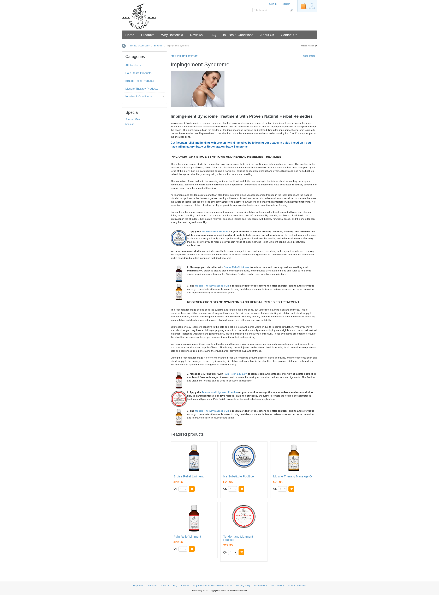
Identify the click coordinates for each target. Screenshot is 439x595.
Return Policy (260, 585)
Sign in (273, 3)
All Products (133, 65)
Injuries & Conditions (238, 35)
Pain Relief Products (138, 73)
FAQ (213, 35)
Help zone (138, 585)
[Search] (291, 10)
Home (129, 35)
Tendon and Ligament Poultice (220, 392)
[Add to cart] (192, 489)
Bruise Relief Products (139, 80)
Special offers (132, 119)
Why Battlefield (172, 35)
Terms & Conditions (297, 585)
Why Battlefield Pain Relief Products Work (212, 585)
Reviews (196, 35)
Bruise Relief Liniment (237, 267)
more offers (309, 55)
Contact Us (289, 35)
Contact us (152, 585)
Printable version (307, 46)
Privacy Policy (277, 585)
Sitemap (129, 124)
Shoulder (158, 46)
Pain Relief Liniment (235, 373)
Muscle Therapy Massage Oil (212, 285)
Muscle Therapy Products (141, 88)
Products (147, 35)
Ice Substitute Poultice (215, 231)
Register (285, 3)
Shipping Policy (243, 585)
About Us (267, 35)
